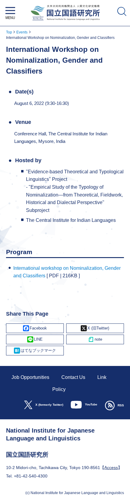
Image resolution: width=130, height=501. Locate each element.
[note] (95, 339)
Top (9, 32)
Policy (59, 389)
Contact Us (73, 377)
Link (101, 377)
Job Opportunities (30, 377)
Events (22, 32)
